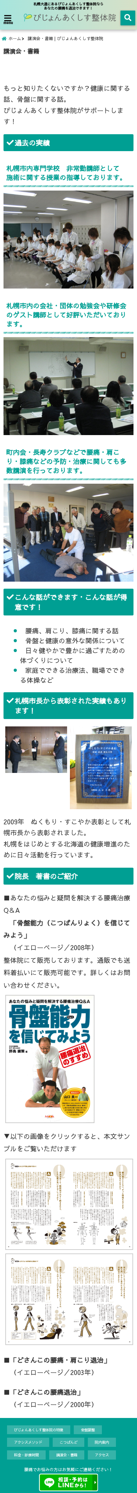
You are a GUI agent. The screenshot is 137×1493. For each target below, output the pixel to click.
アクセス (102, 1454)
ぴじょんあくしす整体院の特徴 (38, 1429)
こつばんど (68, 1442)
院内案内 (102, 1442)
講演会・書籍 (66, 1454)
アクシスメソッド (28, 1442)
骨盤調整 (88, 1429)
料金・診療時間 (26, 1454)
